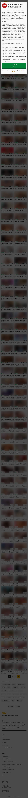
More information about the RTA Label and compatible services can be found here (13, 39)
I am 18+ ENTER (14, 66)
